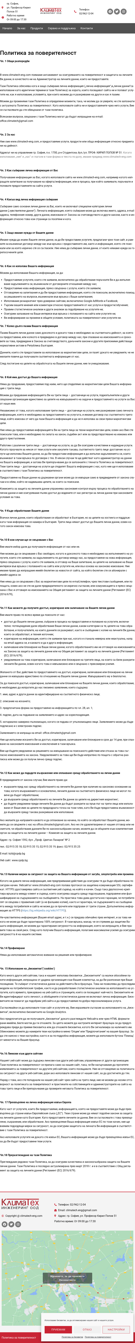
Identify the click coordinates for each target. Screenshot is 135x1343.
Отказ (87, 1329)
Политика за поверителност (98, 1337)
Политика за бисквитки (72, 1337)
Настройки (116, 1329)
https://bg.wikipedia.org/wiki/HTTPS (43, 910)
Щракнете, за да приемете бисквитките (67, 1278)
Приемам (58, 1329)
